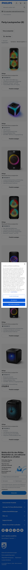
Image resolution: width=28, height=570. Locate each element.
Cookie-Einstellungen (13, 296)
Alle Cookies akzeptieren (13, 304)
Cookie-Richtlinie (13, 292)
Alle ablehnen (13, 300)
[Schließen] (24, 264)
